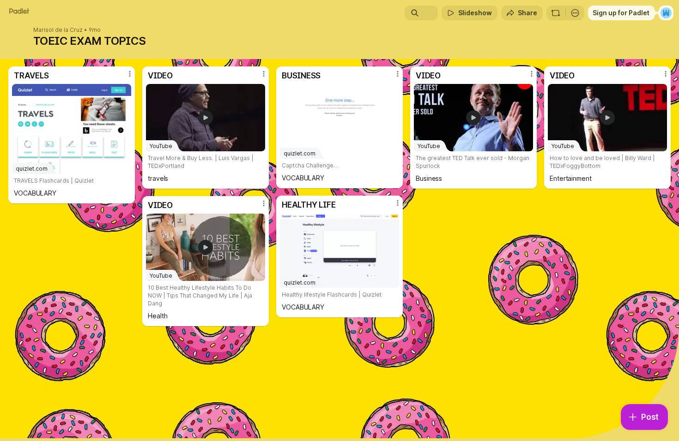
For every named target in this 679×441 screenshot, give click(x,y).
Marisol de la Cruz (58, 30)
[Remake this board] (555, 13)
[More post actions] (130, 74)
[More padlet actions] (575, 13)
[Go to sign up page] (666, 13)
